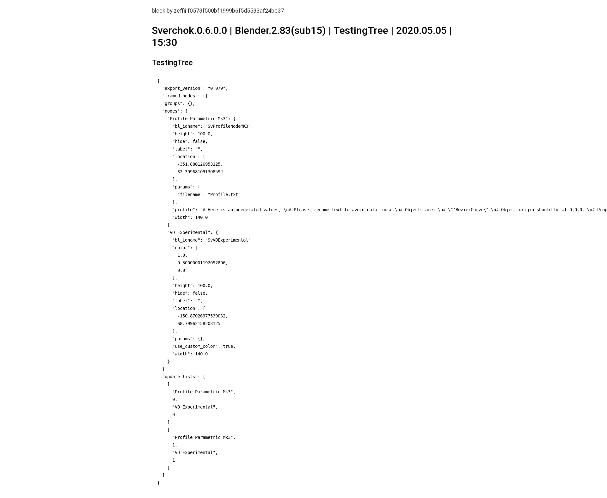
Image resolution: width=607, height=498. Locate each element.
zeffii (180, 10)
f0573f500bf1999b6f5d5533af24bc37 (235, 10)
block (158, 10)
